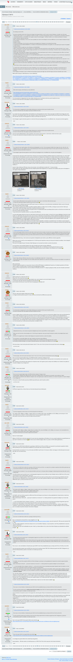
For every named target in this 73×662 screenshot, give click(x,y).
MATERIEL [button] (50, 2)
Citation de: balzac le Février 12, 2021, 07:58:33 (21, 352)
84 (54, 21)
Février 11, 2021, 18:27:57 (20, 274)
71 (29, 645)
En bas (3, 21)
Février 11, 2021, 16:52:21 (20, 195)
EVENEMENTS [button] (20, 2)
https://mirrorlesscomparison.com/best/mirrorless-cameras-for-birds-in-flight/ (32, 521)
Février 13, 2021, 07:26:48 (20, 368)
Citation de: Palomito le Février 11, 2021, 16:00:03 (22, 144)
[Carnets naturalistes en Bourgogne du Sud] (8, 619)
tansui (6, 303)
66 (19, 21)
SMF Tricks (8, 657)
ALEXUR (7, 385)
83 (52, 21)
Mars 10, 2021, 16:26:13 (20, 443)
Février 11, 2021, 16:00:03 (20, 103)
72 (31, 645)
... (12, 645)
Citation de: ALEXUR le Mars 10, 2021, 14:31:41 (21, 408)
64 (15, 21)
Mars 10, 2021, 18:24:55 (20, 607)
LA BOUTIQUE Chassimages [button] (65, 2)
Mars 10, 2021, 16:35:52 (20, 461)
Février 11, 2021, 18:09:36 (20, 252)
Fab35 (6, 83)
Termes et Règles (65, 660)
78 (42, 21)
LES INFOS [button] (13, 2)
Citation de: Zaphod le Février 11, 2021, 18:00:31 (21, 327)
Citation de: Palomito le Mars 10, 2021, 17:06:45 (21, 584)
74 (35, 645)
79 (44, 21)
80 (46, 21)
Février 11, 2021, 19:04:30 (20, 291)
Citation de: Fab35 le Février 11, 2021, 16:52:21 (21, 230)
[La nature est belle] (8, 521)
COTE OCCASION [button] (29, 2)
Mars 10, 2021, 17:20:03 (20, 555)
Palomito (7, 102)
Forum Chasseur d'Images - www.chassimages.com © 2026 (60, 659)
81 (48, 21)
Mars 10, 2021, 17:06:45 (20, 531)
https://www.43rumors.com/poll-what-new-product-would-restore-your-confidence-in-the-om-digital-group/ (36, 621)
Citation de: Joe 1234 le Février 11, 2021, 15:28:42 (21, 87)
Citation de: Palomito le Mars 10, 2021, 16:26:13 (21, 464)
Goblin (7, 251)
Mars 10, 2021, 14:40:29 (20, 405)
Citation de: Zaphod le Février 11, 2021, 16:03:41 (21, 198)
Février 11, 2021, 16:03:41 (20, 124)
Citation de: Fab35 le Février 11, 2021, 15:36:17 (21, 106)
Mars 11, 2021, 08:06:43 (20, 628)
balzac (6, 323)
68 (23, 21)
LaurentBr (6, 509)
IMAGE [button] (44, 2)
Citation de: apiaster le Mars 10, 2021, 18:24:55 (21, 631)
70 (27, 21)
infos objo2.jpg (38, 188)
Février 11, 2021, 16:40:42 (22, 141)
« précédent (63, 18)
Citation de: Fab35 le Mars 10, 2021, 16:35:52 (21, 534)
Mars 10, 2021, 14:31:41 (20, 386)
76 (38, 21)
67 (21, 21)
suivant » (69, 18)
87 (60, 21)
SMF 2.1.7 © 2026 (5, 659)
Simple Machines (13, 659)
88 (62, 645)
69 (25, 21)
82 (50, 21)
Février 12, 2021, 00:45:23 (20, 304)
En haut (70, 660)
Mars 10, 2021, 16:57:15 (20, 483)
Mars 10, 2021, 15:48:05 (20, 424)
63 (13, 21)
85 (56, 21)
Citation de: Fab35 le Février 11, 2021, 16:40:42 (21, 255)
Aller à (50, 651)
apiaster (7, 606)
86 (58, 21)
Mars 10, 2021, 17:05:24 (20, 510)
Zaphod (7, 123)
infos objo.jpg (21, 188)
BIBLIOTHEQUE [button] (37, 2)
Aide (60, 660)
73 (33, 645)
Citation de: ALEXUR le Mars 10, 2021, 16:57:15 (21, 558)
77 (40, 21)
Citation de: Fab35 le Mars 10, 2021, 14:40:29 (21, 427)
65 (17, 21)
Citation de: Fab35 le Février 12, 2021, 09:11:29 (21, 371)
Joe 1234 (7, 24)
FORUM (56, 2)
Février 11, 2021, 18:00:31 (20, 227)
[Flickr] (8, 135)
